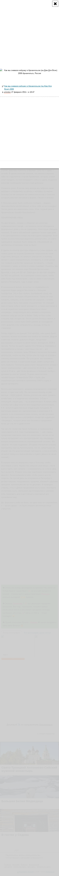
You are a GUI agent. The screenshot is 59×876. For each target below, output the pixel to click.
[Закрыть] (55, 4)
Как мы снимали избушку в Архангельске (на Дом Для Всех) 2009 (28, 87)
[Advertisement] (29, 29)
